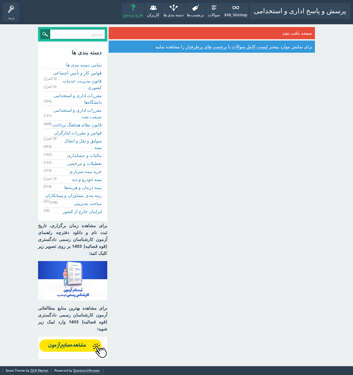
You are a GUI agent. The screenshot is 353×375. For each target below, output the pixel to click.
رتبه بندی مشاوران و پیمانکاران (73, 195)
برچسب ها (195, 15)
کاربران (153, 15)
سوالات (214, 15)
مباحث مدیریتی (88, 203)
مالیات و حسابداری (84, 155)
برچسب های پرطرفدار (206, 46)
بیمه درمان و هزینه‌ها (83, 187)
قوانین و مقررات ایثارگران (78, 132)
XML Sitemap (235, 15)
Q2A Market (39, 371)
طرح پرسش (133, 15)
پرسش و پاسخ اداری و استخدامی (300, 11)
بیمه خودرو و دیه (87, 179)
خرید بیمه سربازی (85, 171)
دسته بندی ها (174, 15)
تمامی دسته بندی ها (84, 64)
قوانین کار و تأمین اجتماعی (77, 72)
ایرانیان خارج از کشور (82, 211)
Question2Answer (86, 371)
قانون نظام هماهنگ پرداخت (77, 124)
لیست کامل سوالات (250, 46)
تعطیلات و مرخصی (84, 163)
